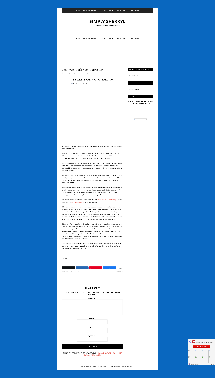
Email (92, 327)
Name (92, 318)
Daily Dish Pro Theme (99, 366)
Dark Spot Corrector (77, 202)
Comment (92, 299)
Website (91, 336)
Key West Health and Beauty (106, 200)
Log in (132, 366)
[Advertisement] (107, 56)
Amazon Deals (68, 271)
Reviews (76, 271)
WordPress (125, 366)
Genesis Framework (115, 366)
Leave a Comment (94, 73)
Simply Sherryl (108, 21)
